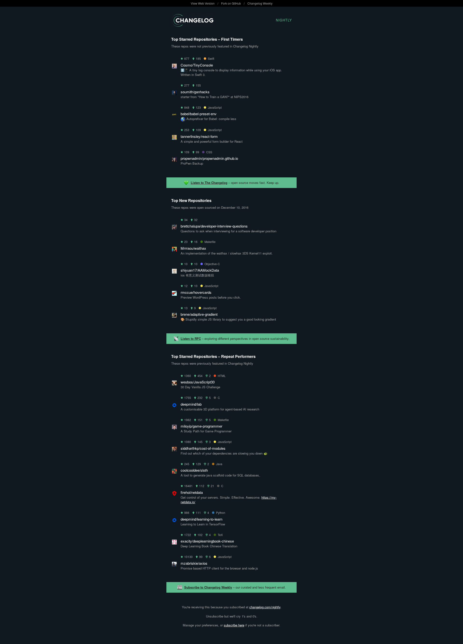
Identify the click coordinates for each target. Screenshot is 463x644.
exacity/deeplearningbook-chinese (207, 540)
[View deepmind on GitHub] (174, 406)
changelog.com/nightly (264, 607)
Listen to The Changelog (209, 182)
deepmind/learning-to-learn (201, 519)
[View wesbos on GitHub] (174, 384)
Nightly (284, 20)
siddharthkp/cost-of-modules (203, 448)
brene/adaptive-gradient (199, 314)
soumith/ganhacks (195, 91)
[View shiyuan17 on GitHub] (174, 272)
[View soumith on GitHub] (174, 93)
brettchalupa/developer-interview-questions (214, 225)
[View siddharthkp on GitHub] (174, 450)
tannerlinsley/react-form (199, 136)
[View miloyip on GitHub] (174, 428)
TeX (220, 535)
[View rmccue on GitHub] (174, 294)
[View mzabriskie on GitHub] (174, 565)
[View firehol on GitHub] (174, 494)
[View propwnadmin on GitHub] (174, 160)
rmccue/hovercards (196, 292)
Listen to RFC (191, 338)
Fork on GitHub (231, 3)
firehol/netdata (192, 492)
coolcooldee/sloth (194, 470)
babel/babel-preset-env (199, 113)
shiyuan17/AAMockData (200, 270)
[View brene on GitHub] (174, 316)
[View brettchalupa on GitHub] (174, 228)
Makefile (210, 242)
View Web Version (203, 3)
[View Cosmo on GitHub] (174, 67)
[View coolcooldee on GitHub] (174, 472)
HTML (222, 376)
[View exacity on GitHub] (174, 543)
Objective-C (212, 264)
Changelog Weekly (259, 3)
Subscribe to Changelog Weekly (208, 587)
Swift (211, 58)
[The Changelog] (192, 25)
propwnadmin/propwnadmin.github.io (209, 158)
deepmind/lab (191, 404)
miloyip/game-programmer (201, 426)
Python (220, 512)
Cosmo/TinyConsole (197, 64)
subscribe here (234, 625)
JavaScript (215, 107)
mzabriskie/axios (194, 563)
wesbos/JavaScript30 (198, 381)
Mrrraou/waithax (193, 248)
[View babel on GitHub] (174, 115)
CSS (209, 152)
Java (219, 464)
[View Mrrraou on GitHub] (174, 250)
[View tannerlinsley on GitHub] (174, 138)
